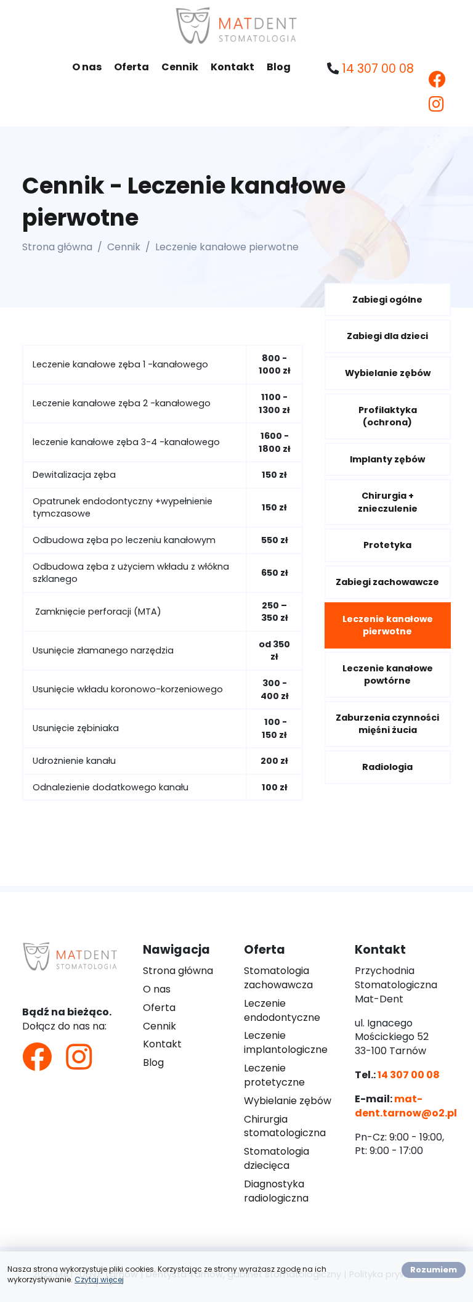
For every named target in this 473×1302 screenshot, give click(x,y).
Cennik (179, 67)
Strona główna (57, 247)
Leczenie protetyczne (274, 1075)
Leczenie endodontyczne (282, 1010)
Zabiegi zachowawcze (387, 582)
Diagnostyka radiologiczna (276, 1191)
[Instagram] (436, 104)
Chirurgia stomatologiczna (285, 1126)
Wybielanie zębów (388, 373)
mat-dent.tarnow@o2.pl (406, 1106)
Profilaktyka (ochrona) (387, 416)
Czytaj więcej (99, 1279)
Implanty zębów (387, 459)
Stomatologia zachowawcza (278, 978)
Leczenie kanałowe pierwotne (387, 625)
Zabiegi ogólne (387, 299)
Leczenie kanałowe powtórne (387, 674)
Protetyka (387, 545)
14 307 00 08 (378, 68)
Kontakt (232, 67)
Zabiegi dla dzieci (387, 336)
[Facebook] (437, 80)
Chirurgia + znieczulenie (388, 502)
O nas (87, 67)
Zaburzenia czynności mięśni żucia (387, 724)
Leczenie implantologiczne (286, 1042)
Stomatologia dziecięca (276, 1158)
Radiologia (387, 767)
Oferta (131, 67)
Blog (279, 67)
